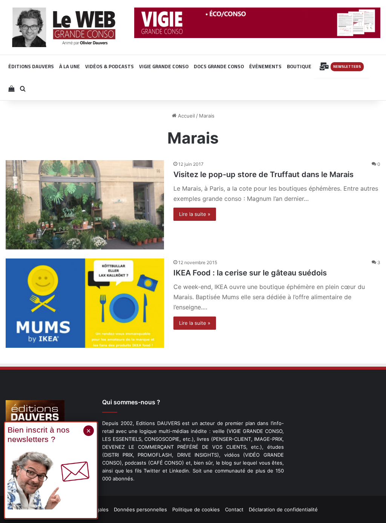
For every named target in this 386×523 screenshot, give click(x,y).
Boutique (299, 66)
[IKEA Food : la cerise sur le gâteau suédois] (85, 303)
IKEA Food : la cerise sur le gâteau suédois (250, 272)
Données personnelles (140, 509)
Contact (234, 509)
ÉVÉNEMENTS (265, 66)
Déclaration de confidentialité (283, 509)
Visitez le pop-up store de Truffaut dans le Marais (263, 174)
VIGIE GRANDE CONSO (163, 66)
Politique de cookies (196, 509)
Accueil (185, 116)
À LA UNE (69, 66)
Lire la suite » (194, 214)
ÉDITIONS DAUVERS (31, 66)
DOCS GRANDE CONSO (219, 66)
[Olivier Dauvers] (64, 27)
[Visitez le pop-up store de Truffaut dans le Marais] (85, 204)
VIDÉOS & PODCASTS (109, 66)
